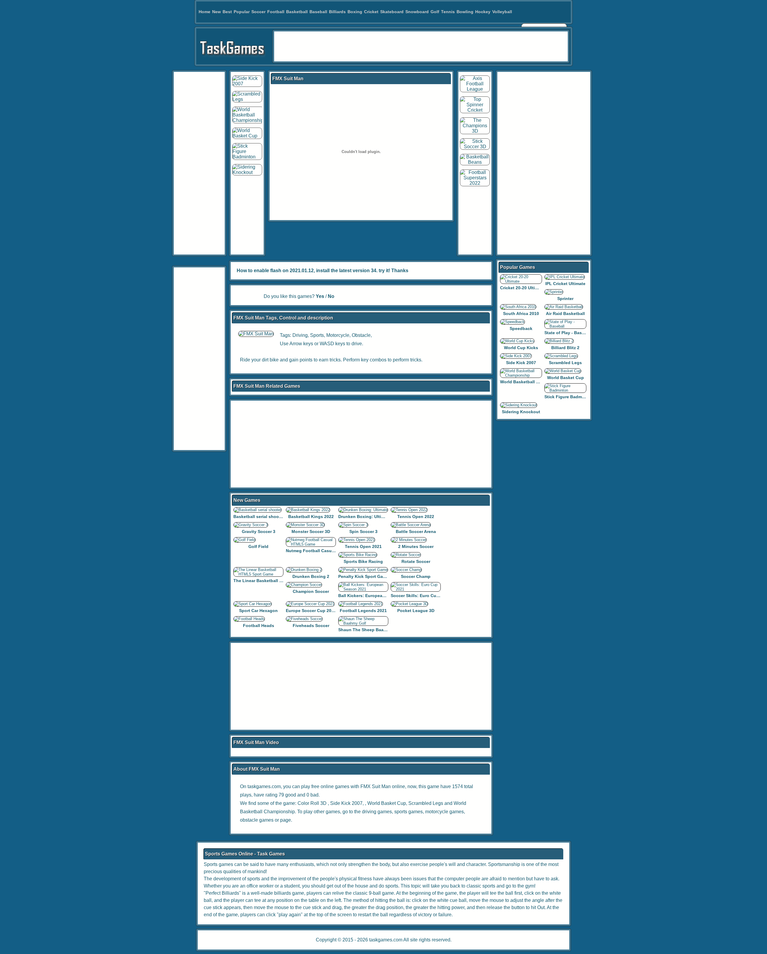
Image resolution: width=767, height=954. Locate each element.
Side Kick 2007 (346, 803)
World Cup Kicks (521, 347)
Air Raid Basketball (565, 313)
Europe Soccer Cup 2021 (311, 610)
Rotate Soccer (415, 561)
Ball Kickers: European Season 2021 (375, 595)
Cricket (371, 11)
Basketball (297, 11)
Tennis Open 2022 (415, 516)
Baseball (318, 11)
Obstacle (361, 335)
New (216, 11)
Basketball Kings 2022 (311, 516)
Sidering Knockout (521, 411)
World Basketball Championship (533, 381)
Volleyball (502, 11)
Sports (317, 335)
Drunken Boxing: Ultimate (364, 516)
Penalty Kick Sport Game (363, 576)
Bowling (465, 11)
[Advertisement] (421, 46)
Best (227, 11)
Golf (435, 11)
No (331, 296)
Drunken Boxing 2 (310, 576)
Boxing (355, 11)
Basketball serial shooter (258, 516)
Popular (242, 11)
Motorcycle (337, 335)
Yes (320, 296)
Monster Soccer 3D (311, 531)
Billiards (337, 11)
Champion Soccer (311, 591)
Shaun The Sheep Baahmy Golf (370, 629)
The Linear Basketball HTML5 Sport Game (276, 580)
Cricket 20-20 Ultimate (522, 287)
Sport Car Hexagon (258, 610)
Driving (300, 335)
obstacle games (257, 820)
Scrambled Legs (425, 803)
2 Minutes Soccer (416, 546)
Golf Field (258, 546)
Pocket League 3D (415, 610)
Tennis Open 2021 (363, 546)
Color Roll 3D (312, 803)
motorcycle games (444, 811)
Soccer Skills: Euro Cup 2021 (420, 595)
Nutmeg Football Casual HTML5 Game (325, 550)
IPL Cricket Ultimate (565, 283)
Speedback (521, 328)
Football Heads (258, 625)
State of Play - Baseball (568, 332)
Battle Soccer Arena (416, 531)
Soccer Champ (416, 576)
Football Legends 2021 (363, 610)
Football (275, 11)
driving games (377, 811)
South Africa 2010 (521, 313)
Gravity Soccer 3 (258, 531)
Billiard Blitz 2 (565, 347)
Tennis (448, 11)
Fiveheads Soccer (311, 625)
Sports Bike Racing (363, 561)
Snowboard (417, 11)
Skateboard (392, 11)
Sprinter (565, 298)
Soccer (258, 11)
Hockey (482, 11)
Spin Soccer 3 (363, 531)
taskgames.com (385, 939)
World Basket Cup (386, 803)
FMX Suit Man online (382, 786)
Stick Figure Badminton (568, 396)
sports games (408, 811)
